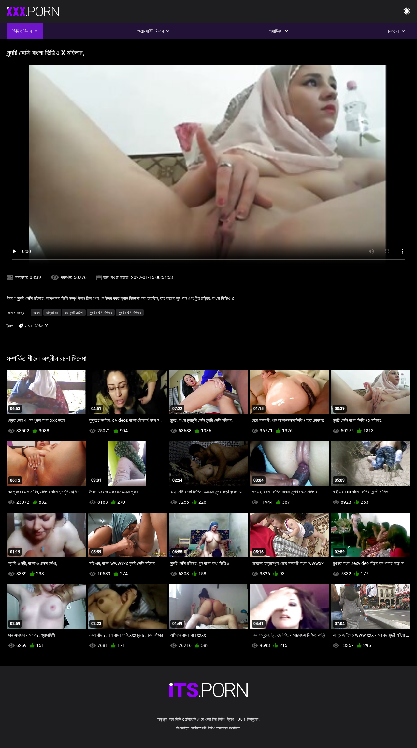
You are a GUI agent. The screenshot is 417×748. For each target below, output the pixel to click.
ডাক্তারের (52, 312)
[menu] (406, 11)
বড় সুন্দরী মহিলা (74, 312)
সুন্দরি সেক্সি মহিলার (100, 312)
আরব (36, 312)
